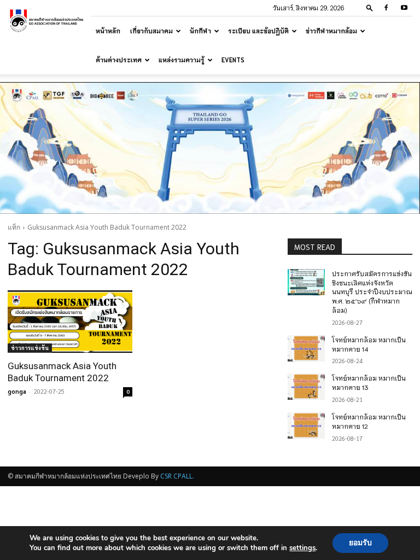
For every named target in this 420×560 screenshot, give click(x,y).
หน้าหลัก (108, 30)
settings (302, 548)
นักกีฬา (200, 30)
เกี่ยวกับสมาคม (151, 30)
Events (232, 59)
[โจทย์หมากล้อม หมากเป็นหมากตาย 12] (306, 425)
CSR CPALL (176, 476)
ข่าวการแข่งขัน (30, 347)
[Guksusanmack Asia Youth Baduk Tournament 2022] (70, 321)
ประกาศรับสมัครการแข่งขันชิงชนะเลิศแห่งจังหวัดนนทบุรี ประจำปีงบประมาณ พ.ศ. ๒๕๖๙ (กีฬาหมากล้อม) (372, 291)
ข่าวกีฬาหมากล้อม (331, 30)
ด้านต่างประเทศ (119, 59)
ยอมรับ (360, 543)
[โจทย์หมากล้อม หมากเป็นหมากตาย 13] (306, 387)
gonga (17, 391)
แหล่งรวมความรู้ (182, 59)
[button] (369, 7)
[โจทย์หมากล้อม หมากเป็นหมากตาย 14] (306, 348)
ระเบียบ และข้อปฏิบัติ (258, 30)
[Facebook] (386, 7)
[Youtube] (404, 7)
